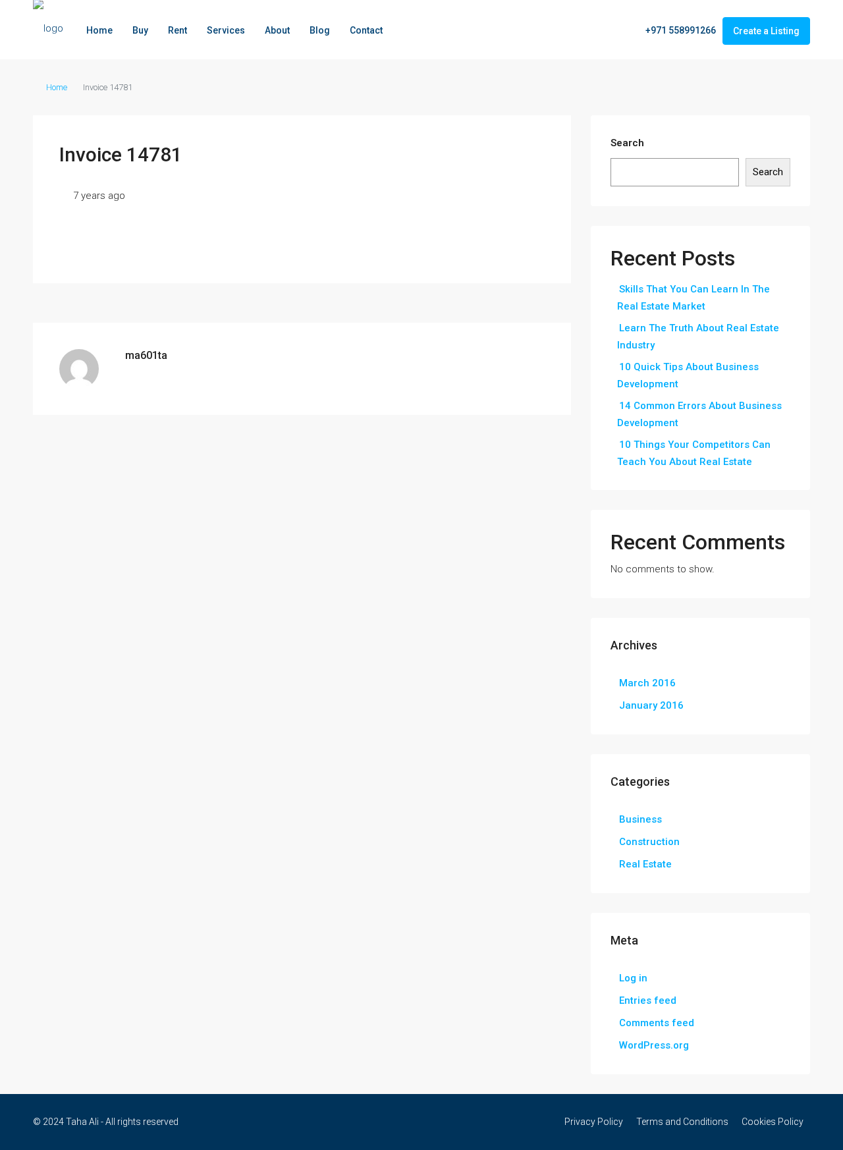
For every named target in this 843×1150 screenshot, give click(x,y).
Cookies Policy (772, 1121)
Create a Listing (766, 31)
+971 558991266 (679, 30)
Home (99, 30)
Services (226, 30)
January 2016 (651, 705)
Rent (177, 30)
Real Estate (645, 864)
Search (627, 143)
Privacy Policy (593, 1121)
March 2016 (647, 683)
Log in (633, 978)
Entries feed (647, 1000)
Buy (140, 30)
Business (640, 819)
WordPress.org (654, 1045)
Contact (366, 30)
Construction (649, 842)
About (277, 30)
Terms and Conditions (682, 1121)
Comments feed (656, 1023)
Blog (320, 30)
